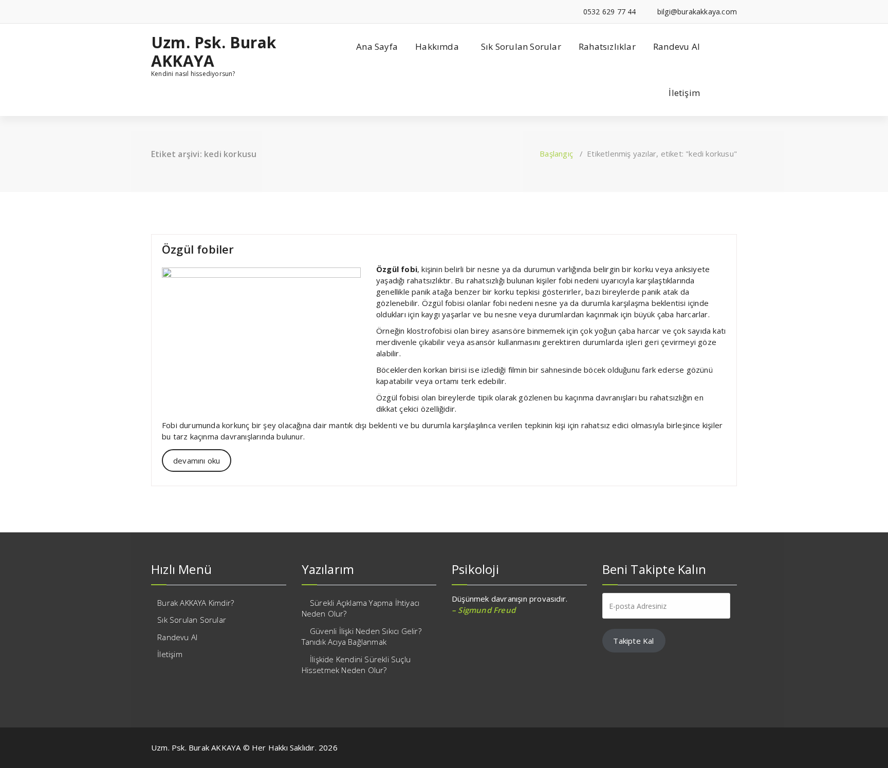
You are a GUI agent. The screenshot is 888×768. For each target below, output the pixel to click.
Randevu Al (676, 46)
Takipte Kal (633, 641)
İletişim (684, 93)
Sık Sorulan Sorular (521, 46)
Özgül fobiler (198, 249)
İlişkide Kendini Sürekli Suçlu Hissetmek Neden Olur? (356, 664)
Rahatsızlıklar (607, 46)
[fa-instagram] (169, 11)
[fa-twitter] (154, 11)
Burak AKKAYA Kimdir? (195, 603)
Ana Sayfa (377, 46)
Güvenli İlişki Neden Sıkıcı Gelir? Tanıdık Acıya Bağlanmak (361, 636)
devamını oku (196, 460)
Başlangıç (556, 153)
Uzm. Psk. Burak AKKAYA (213, 51)
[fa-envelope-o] (185, 11)
